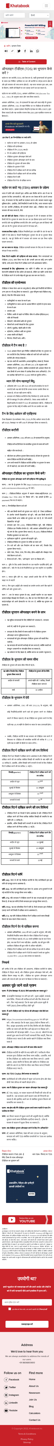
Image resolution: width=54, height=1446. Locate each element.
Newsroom (34, 1392)
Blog (31, 1406)
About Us (34, 1386)
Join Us (33, 1399)
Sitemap (27, 1442)
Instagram (13, 1395)
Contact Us (34, 1419)
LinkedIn (13, 1402)
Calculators (34, 1413)
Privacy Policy (27, 1439)
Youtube (12, 1410)
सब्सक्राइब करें (27, 1324)
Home (32, 1379)
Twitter (12, 1387)
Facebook (13, 1379)
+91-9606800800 (27, 1362)
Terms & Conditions (27, 1434)
